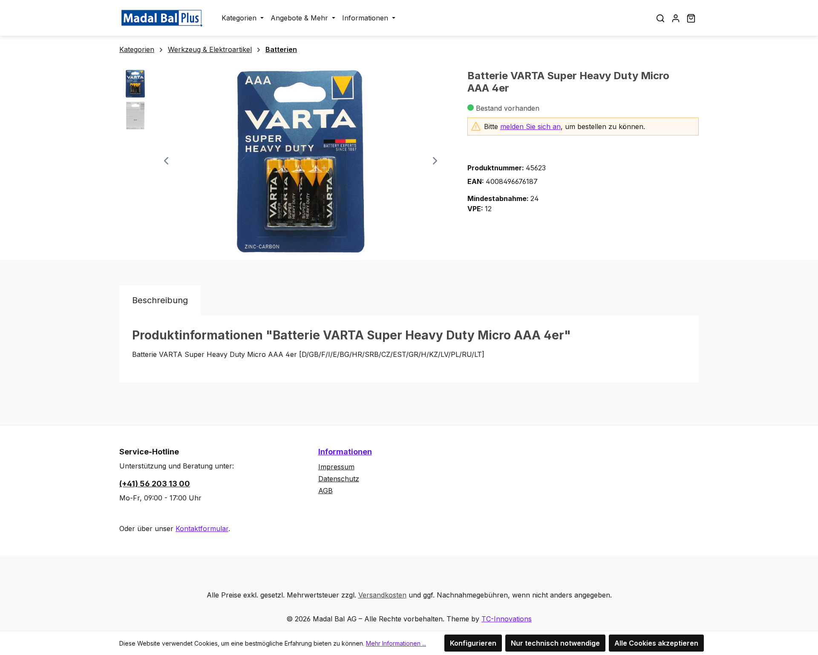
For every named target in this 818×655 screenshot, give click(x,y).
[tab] (160, 300)
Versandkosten (382, 595)
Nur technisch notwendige (555, 643)
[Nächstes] (435, 161)
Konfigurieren (473, 643)
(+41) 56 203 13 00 (154, 483)
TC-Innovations (506, 619)
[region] (284, 161)
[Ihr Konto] (675, 17)
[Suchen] (660, 17)
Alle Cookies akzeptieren (656, 643)
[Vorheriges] (166, 161)
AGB (325, 490)
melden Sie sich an (530, 126)
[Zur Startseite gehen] (161, 17)
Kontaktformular (202, 528)
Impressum (336, 467)
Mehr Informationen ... (396, 643)
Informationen (345, 451)
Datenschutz (338, 478)
